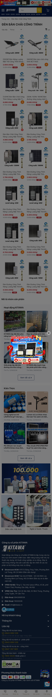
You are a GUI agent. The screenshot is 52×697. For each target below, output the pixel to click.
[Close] (49, 333)
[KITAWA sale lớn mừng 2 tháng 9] (26, 349)
